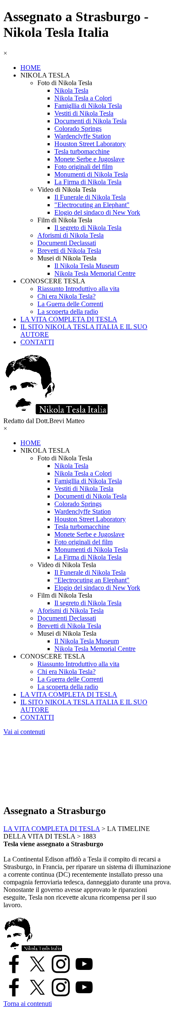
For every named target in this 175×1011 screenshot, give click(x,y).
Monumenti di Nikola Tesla (91, 174)
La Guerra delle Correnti (70, 303)
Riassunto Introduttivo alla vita (78, 288)
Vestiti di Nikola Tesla (83, 113)
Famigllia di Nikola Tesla (88, 105)
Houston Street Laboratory (90, 143)
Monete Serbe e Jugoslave (89, 159)
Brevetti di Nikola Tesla (69, 250)
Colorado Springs (78, 128)
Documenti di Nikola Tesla (90, 121)
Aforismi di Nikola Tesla (70, 235)
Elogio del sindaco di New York (97, 212)
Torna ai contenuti (27, 1003)
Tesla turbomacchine (82, 151)
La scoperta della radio (67, 311)
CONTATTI (37, 342)
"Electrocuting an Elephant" (92, 204)
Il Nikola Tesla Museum (86, 265)
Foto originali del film (83, 166)
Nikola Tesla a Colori (83, 98)
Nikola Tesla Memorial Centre (94, 273)
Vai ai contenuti (24, 731)
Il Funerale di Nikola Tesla (90, 197)
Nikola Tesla (71, 90)
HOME (30, 67)
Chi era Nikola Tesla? (66, 296)
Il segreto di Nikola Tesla (87, 227)
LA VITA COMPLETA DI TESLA (68, 319)
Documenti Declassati (66, 243)
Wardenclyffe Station (82, 136)
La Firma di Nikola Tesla (87, 182)
